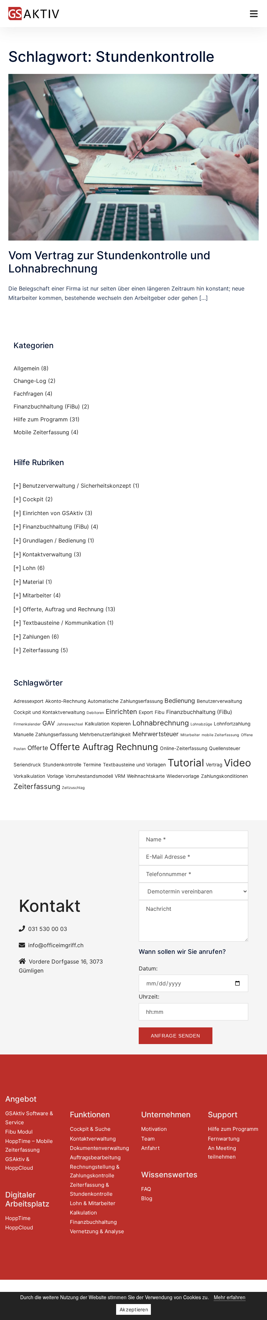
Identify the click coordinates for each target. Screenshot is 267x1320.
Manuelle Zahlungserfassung (46, 734)
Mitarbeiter (37, 595)
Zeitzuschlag (73, 787)
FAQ (146, 1189)
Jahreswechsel (70, 724)
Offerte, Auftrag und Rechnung (63, 609)
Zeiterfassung (41, 650)
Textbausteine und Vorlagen (134, 764)
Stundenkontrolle (62, 764)
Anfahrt (150, 1148)
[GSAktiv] (33, 12)
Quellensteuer (224, 748)
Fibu (159, 712)
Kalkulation (97, 723)
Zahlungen (36, 636)
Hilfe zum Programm (233, 1129)
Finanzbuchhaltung (93, 1222)
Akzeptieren (134, 1309)
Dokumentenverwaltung (99, 1148)
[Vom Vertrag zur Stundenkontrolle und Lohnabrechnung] (133, 156)
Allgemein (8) (31, 368)
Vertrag (214, 764)
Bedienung (179, 700)
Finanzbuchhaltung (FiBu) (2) (51, 406)
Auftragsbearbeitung (95, 1157)
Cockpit (33, 499)
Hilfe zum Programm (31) (47, 419)
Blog (146, 1198)
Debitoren (95, 713)
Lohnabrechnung (160, 722)
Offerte (37, 747)
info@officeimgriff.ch (55, 945)
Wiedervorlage (183, 776)
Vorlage (55, 776)
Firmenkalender (27, 724)
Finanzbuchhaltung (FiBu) (56, 526)
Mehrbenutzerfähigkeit (105, 734)
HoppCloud (19, 1227)
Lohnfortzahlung (232, 723)
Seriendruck (27, 764)
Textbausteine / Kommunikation (64, 622)
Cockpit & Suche (90, 1129)
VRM (120, 776)
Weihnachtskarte (146, 776)
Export (146, 712)
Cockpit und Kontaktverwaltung (49, 712)
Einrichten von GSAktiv (53, 513)
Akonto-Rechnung (65, 701)
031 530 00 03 (47, 928)
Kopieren (121, 723)
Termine (92, 764)
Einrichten (121, 711)
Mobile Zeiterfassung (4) (46, 432)
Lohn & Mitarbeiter (92, 1203)
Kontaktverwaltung (47, 554)
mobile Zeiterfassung (220, 735)
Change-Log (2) (35, 380)
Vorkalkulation (29, 776)
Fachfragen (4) (33, 393)
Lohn (29, 567)
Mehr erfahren (229, 1297)
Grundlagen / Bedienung (54, 540)
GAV (48, 723)
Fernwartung (224, 1138)
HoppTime (18, 1218)
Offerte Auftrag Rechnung (104, 746)
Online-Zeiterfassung (183, 748)
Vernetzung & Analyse (97, 1231)
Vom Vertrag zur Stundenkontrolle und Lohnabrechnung (109, 262)
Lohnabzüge (201, 724)
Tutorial (186, 763)
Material (33, 581)
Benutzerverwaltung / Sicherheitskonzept (77, 485)
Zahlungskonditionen (224, 776)
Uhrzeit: (149, 996)
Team (148, 1138)
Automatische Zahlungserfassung (125, 701)
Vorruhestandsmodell (89, 776)
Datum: (148, 968)
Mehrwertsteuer (155, 734)
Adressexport (28, 701)
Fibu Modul (19, 1131)
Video (237, 763)
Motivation (154, 1129)
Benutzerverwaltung (219, 701)
